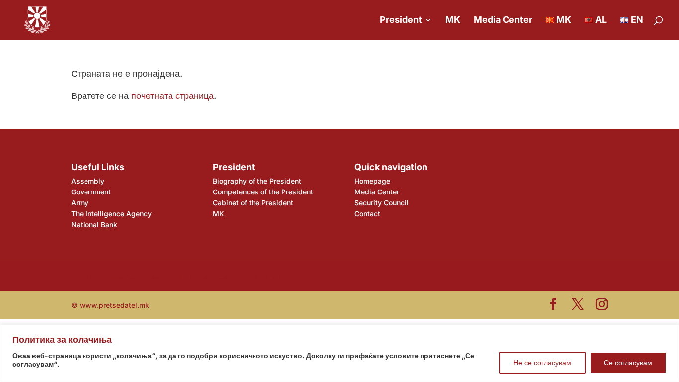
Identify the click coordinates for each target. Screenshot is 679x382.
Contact (367, 213)
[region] (339, 353)
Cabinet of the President (253, 202)
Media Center (503, 20)
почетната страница (172, 96)
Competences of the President (263, 192)
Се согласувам (628, 362)
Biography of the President (257, 181)
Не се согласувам (542, 362)
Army (79, 202)
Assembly (87, 181)
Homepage (372, 181)
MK (452, 20)
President (401, 20)
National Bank (94, 224)
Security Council (381, 202)
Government (91, 192)
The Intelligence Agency (111, 213)
